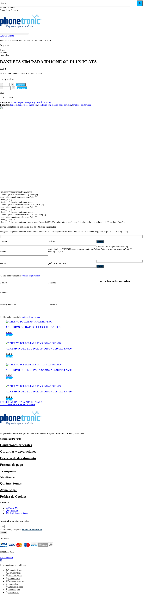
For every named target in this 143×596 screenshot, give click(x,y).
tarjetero (75, 105)
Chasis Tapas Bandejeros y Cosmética (28, 102)
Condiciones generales (16, 445)
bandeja (13, 105)
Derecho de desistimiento (18, 458)
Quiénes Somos (11, 483)
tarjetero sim (86, 105)
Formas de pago (11, 464)
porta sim (63, 105)
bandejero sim (44, 105)
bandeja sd (23, 105)
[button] (14, 34)
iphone (55, 105)
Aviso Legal (8, 490)
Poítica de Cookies (13, 496)
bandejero (33, 105)
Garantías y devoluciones (18, 451)
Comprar (21, 85)
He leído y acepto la (22, 529)
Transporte (8, 471)
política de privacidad (31, 275)
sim (69, 105)
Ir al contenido (6, 557)
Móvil (48, 102)
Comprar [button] (9, 335)
